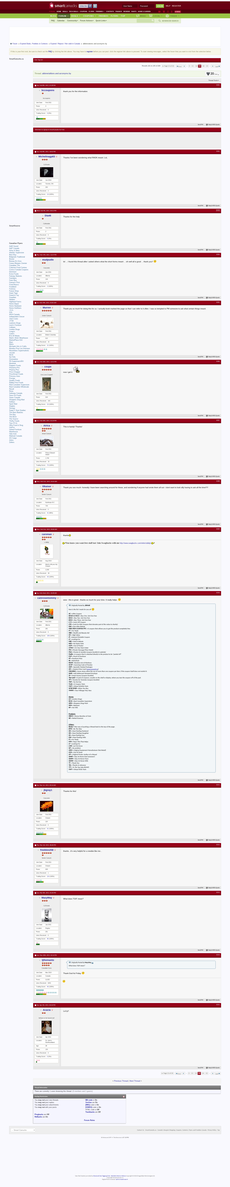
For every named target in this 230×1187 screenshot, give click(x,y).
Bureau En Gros (15, 261)
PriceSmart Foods (16, 374)
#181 (218, 85)
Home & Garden (144, 11)
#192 (218, 845)
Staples (12, 406)
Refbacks (38, 1117)
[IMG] (87, 1105)
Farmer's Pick (14, 282)
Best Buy (12, 255)
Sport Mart (13, 404)
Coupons (83, 11)
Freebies (100, 11)
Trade (174, 16)
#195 (218, 1005)
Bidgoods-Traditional (17, 257)
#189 (218, 529)
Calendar (61, 21)
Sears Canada (14, 398)
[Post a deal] (177, 11)
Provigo (12, 378)
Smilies (88, 1102)
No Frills (12, 357)
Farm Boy (13, 280)
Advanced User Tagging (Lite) (101, 1176)
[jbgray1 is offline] (47, 806)
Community (72, 21)
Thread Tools (213, 80)
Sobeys (12, 402)
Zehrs (11, 440)
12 (196, 66)
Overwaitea (13, 359)
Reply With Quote (214, 124)
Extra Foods (14, 274)
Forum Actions (86, 21)
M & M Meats (14, 336)
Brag (143, 16)
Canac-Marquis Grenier (18, 263)
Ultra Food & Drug (16, 425)
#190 (218, 593)
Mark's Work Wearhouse (18, 338)
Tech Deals (73, 11)
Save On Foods (15, 395)
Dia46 (48, 215)
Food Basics (14, 285)
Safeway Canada (15, 393)
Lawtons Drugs (15, 323)
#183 (218, 210)
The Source (13, 419)
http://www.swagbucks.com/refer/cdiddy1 (135, 543)
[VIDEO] (88, 1107)
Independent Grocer (16, 317)
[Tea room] (159, 11)
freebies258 (46, 850)
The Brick (13, 417)
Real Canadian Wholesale (19, 387)
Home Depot (14, 304)
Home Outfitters (15, 308)
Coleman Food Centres (18, 268)
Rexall (11, 389)
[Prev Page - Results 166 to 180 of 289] (184, 66)
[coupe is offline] (47, 384)
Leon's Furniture (15, 325)
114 (48, 876)
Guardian (12, 297)
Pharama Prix (14, 368)
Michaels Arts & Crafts (18, 346)
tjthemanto (48, 960)
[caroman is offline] (47, 551)
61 (48, 828)
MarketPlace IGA (15, 340)
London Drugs (14, 329)
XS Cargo (13, 438)
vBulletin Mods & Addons (118, 1176)
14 (203, 66)
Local (157, 16)
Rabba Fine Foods (16, 383)
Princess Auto (14, 376)
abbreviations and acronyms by (56, 73)
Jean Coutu (13, 319)
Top (123, 16)
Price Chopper (14, 372)
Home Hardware (15, 306)
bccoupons (48, 90)
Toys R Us (13, 423)
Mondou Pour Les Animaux (19, 348)
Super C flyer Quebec (17, 410)
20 (213, 74)
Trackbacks (90, 1112)
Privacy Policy (212, 1130)
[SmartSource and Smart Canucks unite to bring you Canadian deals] (19, 231)
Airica (46, 425)
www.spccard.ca (92, 669)
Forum (64, 16)
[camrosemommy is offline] (47, 613)
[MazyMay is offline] (47, 915)
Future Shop (14, 291)
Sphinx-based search (122, 1179)
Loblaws (12, 327)
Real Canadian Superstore (19, 385)
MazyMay (47, 897)
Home (59, 11)
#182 (218, 151)
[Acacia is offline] (47, 1027)
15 (207, 66)
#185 (218, 302)
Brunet (11, 259)
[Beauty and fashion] (164, 11)
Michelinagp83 (46, 156)
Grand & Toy (14, 295)
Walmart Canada (15, 436)
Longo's (12, 332)
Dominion (12, 272)
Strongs (12, 408)
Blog (53, 16)
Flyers (91, 11)
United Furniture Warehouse (15, 431)
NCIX (11, 355)
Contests (110, 11)
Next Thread (135, 1081)
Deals (65, 11)
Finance (118, 11)
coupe (47, 366)
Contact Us (140, 1130)
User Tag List (38, 60)
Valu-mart (13, 434)
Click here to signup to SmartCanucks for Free (49, 130)
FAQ (53, 21)
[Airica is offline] (47, 441)
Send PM (200, 124)
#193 (218, 892)
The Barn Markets (16, 412)
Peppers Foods (15, 366)
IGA (10, 312)
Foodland (12, 287)
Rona (11, 391)
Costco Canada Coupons (18, 270)
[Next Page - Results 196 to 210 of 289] (212, 66)
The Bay (12, 415)
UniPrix (12, 427)
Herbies (12, 300)
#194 (218, 955)
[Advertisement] (83, 140)
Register (176, 6)
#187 (218, 420)
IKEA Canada (14, 314)
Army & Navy (14, 250)
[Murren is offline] (47, 323)
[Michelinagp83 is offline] (47, 172)
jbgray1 (48, 790)
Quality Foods (14, 380)
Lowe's (11, 334)
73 (48, 465)
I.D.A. (11, 310)
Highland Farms (15, 302)
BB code (88, 1100)
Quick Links (101, 21)
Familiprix (13, 278)
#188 (218, 481)
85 (48, 939)
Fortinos (12, 289)
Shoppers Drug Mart (17, 400)
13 (200, 66)
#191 (218, 785)
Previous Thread (121, 1081)
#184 (218, 254)
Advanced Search (170, 21)
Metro (11, 344)
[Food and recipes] (168, 11)
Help (168, 6)
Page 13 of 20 (169, 66)
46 (48, 986)
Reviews (126, 11)
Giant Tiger (13, 293)
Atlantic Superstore (16, 253)
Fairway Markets (15, 276)
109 (48, 635)
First (179, 66)
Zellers (11, 442)
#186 (218, 361)
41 (48, 513)
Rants (133, 11)
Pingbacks (39, 1114)
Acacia (47, 1010)
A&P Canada (14, 248)
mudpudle (48, 259)
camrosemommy (46, 598)
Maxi (11, 342)
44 (48, 577)
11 (193, 66)
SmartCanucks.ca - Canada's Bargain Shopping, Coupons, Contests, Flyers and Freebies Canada (176, 1130)
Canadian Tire (14, 265)
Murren (47, 307)
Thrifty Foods (14, 421)
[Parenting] (171, 11)
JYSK (11, 321)
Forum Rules (89, 1120)
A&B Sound (13, 246)
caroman (47, 534)
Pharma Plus (14, 370)
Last (216, 66)
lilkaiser (46, 486)
